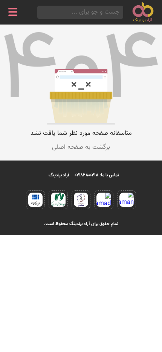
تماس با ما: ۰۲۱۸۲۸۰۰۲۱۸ (97, 175)
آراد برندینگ (59, 175)
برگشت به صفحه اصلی (81, 147)
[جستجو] (39, 12)
